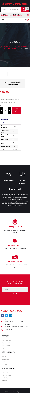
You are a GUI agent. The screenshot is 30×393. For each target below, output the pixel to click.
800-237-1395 (7, 15)
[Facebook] (2, 315)
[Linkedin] (10, 315)
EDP (23, 8)
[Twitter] (6, 315)
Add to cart (16, 110)
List (27, 8)
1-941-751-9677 (17, 15)
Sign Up (15, 294)
